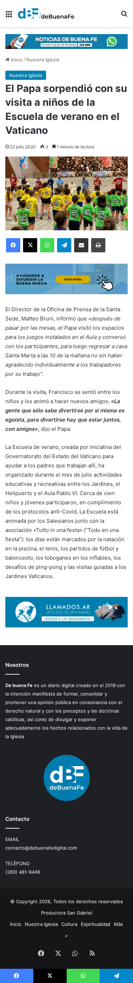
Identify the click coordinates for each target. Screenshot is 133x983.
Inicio (16, 59)
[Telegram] (64, 245)
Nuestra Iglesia (42, 59)
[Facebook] (13, 245)
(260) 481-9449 (22, 872)
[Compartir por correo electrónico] (81, 245)
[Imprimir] (98, 245)
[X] (30, 245)
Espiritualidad (95, 924)
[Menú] (8, 16)
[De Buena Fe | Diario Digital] (46, 13)
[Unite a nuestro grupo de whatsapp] (66, 41)
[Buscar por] (124, 16)
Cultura (69, 924)
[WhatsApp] (47, 245)
